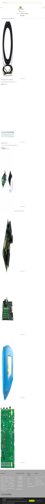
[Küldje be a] (41, 3)
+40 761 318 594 (38, 480)
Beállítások (39, 500)
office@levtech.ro (38, 481)
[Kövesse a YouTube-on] (10, 494)
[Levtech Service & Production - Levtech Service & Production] (20, 7)
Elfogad (31, 500)
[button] (1, 7)
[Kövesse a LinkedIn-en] (9, 494)
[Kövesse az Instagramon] (3, 494)
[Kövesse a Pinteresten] (7, 494)
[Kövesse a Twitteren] (5, 494)
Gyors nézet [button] (22, 78)
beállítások (4, 500)
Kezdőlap (18, 13)
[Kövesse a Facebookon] (2, 494)
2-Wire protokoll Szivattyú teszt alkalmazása (9, 145)
